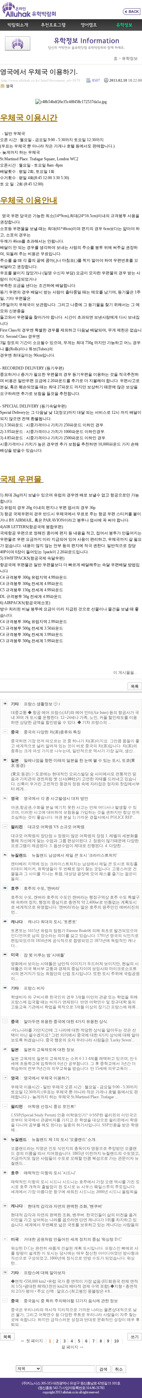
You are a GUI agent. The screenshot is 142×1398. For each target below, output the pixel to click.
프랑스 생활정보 (38, 704)
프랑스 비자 (34, 988)
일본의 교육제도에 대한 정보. (49, 1049)
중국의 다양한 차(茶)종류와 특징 (52, 732)
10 (116, 1341)
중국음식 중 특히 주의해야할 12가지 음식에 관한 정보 (71, 1301)
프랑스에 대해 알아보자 (44, 1272)
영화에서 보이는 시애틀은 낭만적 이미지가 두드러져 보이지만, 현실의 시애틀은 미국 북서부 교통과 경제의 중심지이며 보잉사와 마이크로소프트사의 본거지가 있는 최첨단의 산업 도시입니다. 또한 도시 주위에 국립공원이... (75, 971)
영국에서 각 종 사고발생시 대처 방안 (56, 798)
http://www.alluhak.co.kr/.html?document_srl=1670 (40, 80)
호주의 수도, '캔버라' (42, 888)
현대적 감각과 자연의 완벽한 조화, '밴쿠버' (65, 1206)
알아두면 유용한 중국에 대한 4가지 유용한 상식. (66, 1021)
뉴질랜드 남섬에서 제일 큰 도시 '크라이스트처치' (74, 855)
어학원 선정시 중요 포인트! (52, 1106)
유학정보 (130, 58)
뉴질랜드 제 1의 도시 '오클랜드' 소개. (64, 1139)
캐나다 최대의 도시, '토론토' (52, 921)
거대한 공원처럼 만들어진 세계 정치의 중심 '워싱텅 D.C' (73, 1239)
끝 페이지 (69, 1347)
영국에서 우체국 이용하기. (39, 71)
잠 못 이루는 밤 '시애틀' (44, 954)
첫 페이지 (34, 1341)
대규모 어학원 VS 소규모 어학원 (56, 827)
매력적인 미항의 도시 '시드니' (50, 1173)
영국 (9, 86)
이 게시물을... (125, 672)
